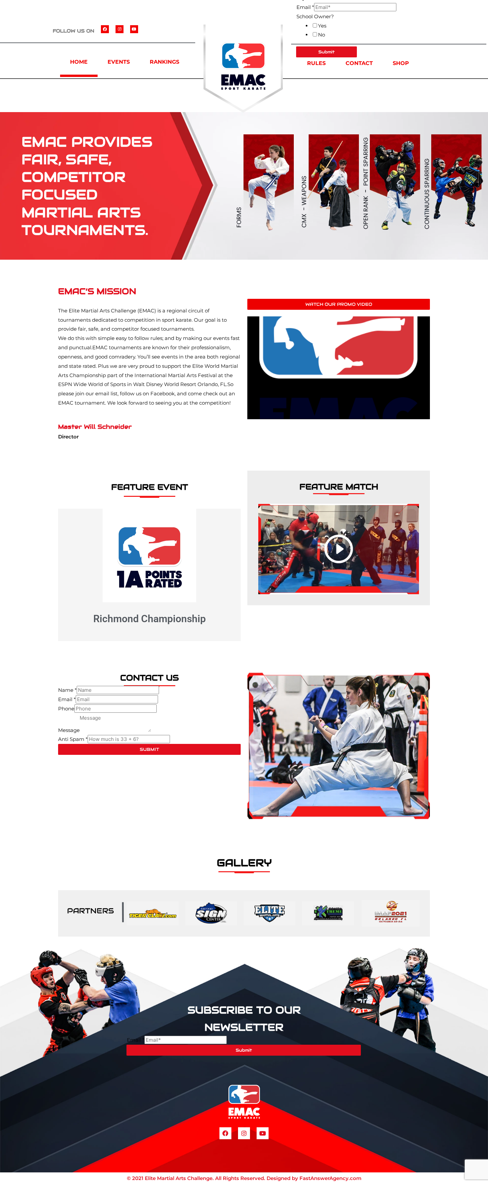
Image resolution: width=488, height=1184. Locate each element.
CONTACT (359, 63)
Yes (322, 26)
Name (67, 690)
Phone (66, 708)
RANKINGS (164, 62)
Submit (244, 1050)
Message (69, 730)
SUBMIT (149, 749)
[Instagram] (119, 29)
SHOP (401, 63)
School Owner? (315, 16)
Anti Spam (73, 739)
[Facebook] (105, 29)
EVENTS (119, 62)
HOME (79, 62)
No (321, 35)
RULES (316, 63)
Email (305, 7)
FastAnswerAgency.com (330, 1178)
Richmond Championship (149, 619)
